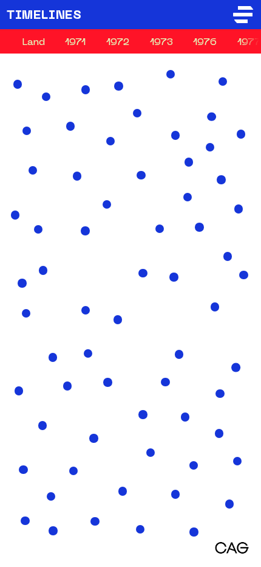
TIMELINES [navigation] (44, 15)
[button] (193, 465)
